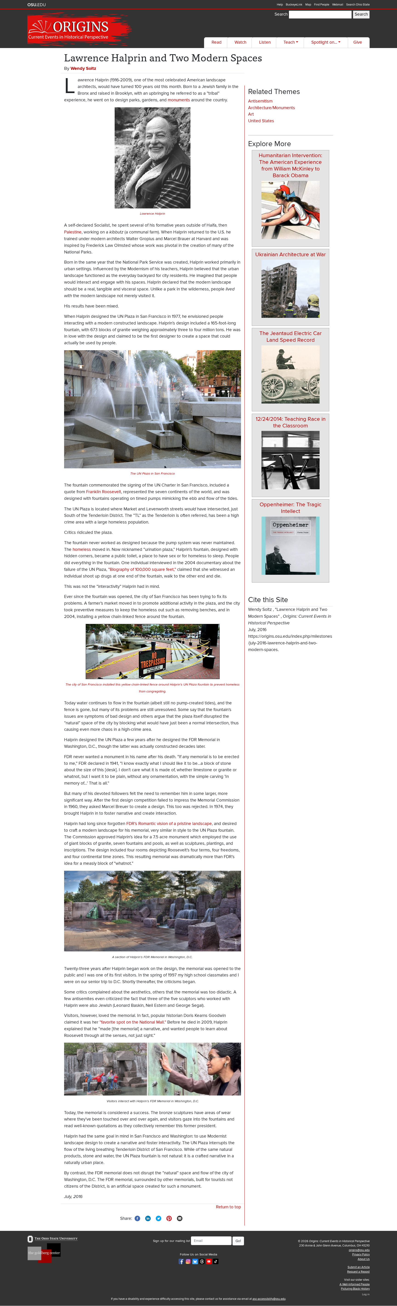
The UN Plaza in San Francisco (152, 473)
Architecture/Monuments (271, 108)
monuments (179, 100)
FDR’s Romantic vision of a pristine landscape (169, 823)
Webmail (337, 4)
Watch (240, 42)
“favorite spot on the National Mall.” (132, 1022)
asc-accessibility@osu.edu (269, 1299)
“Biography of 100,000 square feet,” (142, 569)
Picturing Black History (355, 1289)
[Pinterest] (169, 1218)
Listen (265, 42)
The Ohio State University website (36, 5)
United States (261, 121)
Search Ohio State (358, 4)
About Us (364, 1259)
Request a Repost (358, 1272)
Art (251, 114)
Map (308, 4)
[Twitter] (158, 1218)
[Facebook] (137, 1218)
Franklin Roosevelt (103, 492)
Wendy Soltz (83, 68)
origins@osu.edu (359, 1250)
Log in (366, 1294)
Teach (289, 42)
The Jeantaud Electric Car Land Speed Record (290, 336)
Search (281, 14)
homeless (82, 549)
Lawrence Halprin (152, 214)
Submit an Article (359, 1267)
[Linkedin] (148, 1218)
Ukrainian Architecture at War (290, 254)
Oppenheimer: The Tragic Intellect (290, 508)
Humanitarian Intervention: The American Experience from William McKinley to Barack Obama (290, 165)
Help (280, 4)
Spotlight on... (324, 42)
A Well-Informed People (355, 1284)
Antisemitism (260, 101)
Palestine (73, 232)
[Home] (80, 29)
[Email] (179, 1218)
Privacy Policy (361, 1254)
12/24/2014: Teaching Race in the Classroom (291, 422)
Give (357, 42)
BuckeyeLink (294, 4)
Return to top (228, 1207)
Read (216, 42)
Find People (321, 4)
